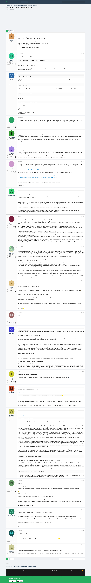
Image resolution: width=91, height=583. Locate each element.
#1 (83, 33)
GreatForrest (11, 333)
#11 (83, 280)
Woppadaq (11, 415)
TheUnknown (11, 137)
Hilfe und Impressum (75, 570)
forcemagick (11, 168)
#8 (83, 188)
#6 (83, 146)
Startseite (17, 1)
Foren (24, 1)
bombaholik (11, 153)
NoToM (11, 60)
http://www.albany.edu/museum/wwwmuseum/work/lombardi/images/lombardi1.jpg (36, 174)
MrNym (11, 319)
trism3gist (11, 378)
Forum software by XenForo (45, 573)
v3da (11, 79)
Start (81, 570)
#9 (83, 216)
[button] (27, 2)
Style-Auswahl (10, 570)
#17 (83, 480)
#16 (83, 409)
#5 (83, 130)
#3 (83, 73)
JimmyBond (11, 123)
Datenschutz (68, 570)
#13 (83, 327)
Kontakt (53, 570)
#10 (83, 246)
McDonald (11, 392)
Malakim (11, 536)
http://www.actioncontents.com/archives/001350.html (29, 169)
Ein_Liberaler (11, 551)
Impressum (49, 1)
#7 (83, 161)
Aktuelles (31, 1)
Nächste (11, 30)
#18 (83, 509)
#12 (83, 312)
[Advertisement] (45, 20)
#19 (83, 530)
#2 (83, 53)
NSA (11, 486)
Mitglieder (40, 1)
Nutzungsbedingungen (60, 570)
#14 (83, 371)
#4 (83, 117)
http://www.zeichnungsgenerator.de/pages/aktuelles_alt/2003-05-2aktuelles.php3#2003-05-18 (38, 177)
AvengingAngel (11, 195)
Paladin (11, 287)
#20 (83, 544)
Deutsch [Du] (22, 570)
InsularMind (11, 253)
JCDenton (11, 223)
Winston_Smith (11, 515)
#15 (83, 386)
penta (8, 9)
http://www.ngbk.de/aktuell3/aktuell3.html (27, 180)
